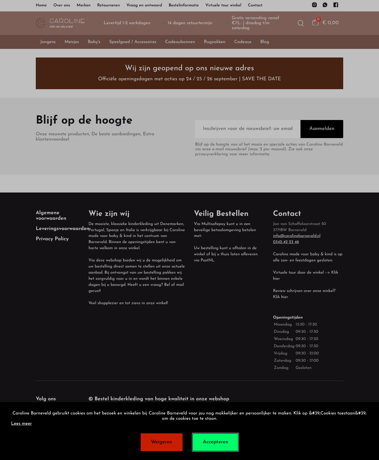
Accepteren (215, 442)
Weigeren (161, 442)
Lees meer (21, 424)
